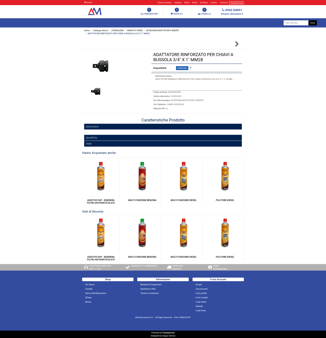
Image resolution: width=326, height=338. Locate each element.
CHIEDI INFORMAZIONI (220, 267)
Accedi (89, 2)
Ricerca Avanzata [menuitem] (165, 3)
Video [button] (89, 143)
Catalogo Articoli (100, 30)
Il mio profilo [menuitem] (201, 293)
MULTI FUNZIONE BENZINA (142, 200)
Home (87, 30)
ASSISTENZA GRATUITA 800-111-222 (100, 267)
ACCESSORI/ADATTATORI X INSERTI (162, 30)
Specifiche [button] (91, 137)
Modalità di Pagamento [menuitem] (150, 284)
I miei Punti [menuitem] (201, 310)
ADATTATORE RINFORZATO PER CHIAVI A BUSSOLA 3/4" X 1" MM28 (119, 33)
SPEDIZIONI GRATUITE (177, 267)
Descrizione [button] (92, 126)
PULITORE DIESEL (225, 200)
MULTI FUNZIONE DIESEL (184, 200)
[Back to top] (319, 331)
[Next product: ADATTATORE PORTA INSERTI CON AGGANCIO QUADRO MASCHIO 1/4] (236, 44)
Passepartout (168, 332)
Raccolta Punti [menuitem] (236, 3)
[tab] (163, 126)
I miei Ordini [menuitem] (201, 302)
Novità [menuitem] (194, 3)
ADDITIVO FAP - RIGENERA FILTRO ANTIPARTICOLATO (101, 201)
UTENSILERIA (117, 30)
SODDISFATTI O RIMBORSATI (144, 266)
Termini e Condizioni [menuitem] (149, 293)
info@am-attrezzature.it (232, 14)
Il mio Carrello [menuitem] (202, 297)
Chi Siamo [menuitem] (204, 3)
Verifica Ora (182, 68)
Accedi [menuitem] (199, 284)
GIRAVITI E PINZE (135, 30)
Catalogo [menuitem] (177, 3)
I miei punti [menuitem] (223, 3)
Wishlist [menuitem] (199, 306)
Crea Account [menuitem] (202, 289)
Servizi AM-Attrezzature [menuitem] (95, 293)
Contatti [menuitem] (213, 3)
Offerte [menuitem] (187, 3)
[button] (312, 22)
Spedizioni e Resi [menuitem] (148, 289)
